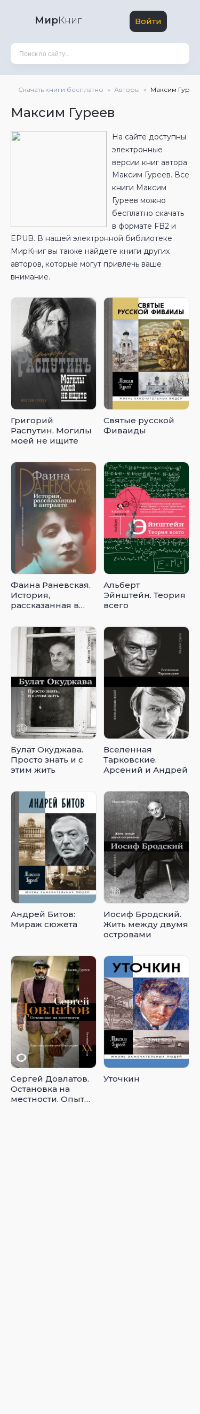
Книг (58, 20)
